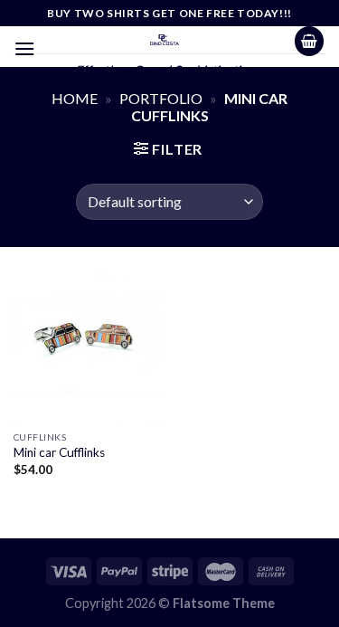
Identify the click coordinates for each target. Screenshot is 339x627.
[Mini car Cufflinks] (87, 348)
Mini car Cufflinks (59, 452)
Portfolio (160, 98)
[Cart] (309, 41)
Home (75, 98)
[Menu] (24, 48)
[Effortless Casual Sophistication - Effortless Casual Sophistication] (164, 39)
